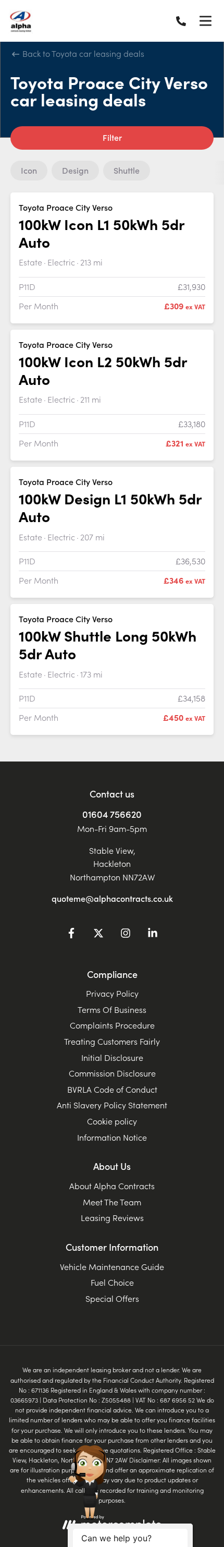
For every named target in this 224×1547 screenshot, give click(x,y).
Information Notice (112, 1137)
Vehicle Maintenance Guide (112, 1266)
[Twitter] (98, 934)
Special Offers (112, 1298)
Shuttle (127, 170)
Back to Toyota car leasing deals (82, 53)
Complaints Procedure (112, 1025)
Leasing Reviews (112, 1217)
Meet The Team (112, 1201)
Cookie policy (112, 1121)
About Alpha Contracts (112, 1185)
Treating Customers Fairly (112, 1041)
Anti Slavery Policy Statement (112, 1104)
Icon (29, 170)
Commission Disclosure (112, 1073)
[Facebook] (71, 934)
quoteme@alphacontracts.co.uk (112, 898)
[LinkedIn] (152, 934)
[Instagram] (125, 934)
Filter (112, 137)
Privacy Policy (112, 993)
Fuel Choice (112, 1282)
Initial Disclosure (112, 1057)
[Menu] (205, 20)
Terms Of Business (112, 1009)
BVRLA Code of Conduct (112, 1089)
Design (75, 170)
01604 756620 (112, 813)
